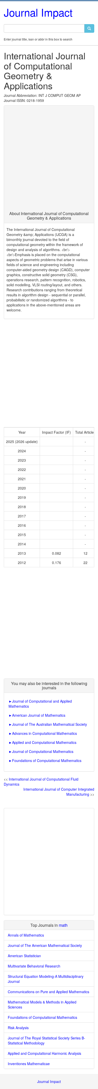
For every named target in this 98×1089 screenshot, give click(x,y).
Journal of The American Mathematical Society (45, 945)
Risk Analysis (18, 1027)
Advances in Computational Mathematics (44, 733)
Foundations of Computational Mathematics (46, 760)
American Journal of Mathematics (38, 715)
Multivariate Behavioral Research (34, 966)
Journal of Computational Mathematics (42, 751)
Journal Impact (38, 12)
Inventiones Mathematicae (29, 1063)
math (63, 925)
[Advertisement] (49, 160)
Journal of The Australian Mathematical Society (49, 724)
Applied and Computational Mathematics (44, 742)
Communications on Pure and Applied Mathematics (48, 991)
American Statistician (24, 955)
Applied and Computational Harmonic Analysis (44, 1053)
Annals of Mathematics (26, 935)
